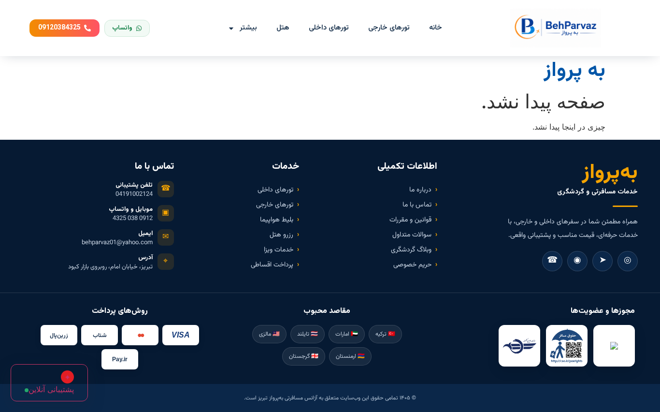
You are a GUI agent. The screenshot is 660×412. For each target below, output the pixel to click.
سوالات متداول (411, 235)
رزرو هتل (281, 235)
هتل (282, 27)
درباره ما (420, 190)
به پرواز (574, 71)
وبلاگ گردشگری (411, 250)
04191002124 (134, 194)
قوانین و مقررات (410, 220)
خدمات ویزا (278, 250)
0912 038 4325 (133, 218)
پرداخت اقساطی (272, 265)
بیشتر (248, 27)
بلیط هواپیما (276, 220)
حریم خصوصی (412, 265)
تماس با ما (416, 205)
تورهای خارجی (389, 27)
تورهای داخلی (329, 27)
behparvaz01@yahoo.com (117, 243)
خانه (435, 27)
